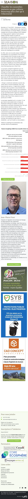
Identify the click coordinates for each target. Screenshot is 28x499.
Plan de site (4, 481)
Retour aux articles (8, 179)
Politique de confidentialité (7, 484)
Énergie (25, 21)
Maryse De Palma (5, 471)
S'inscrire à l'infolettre (14, 264)
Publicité (3, 474)
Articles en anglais (5, 469)
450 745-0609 (6, 417)
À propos (3, 467)
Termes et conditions (6, 482)
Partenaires (4, 476)
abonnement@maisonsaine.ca (10, 419)
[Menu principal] (2, 2)
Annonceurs (4, 477)
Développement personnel (7, 472)
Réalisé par (19, 496)
